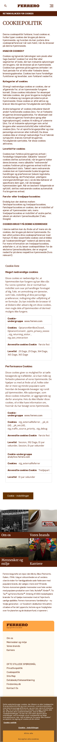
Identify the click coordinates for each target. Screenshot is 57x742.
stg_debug (42, 428)
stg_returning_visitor (20, 334)
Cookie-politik (10, 723)
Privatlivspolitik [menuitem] (15, 668)
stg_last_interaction (18, 337)
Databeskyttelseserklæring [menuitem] (21, 680)
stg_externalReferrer (30, 422)
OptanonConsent (17, 331)
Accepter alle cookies (28, 739)
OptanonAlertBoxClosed (31, 327)
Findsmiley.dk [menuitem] (14, 684)
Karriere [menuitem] (11, 650)
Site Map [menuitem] (11, 676)
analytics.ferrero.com (19, 457)
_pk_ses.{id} (19, 425)
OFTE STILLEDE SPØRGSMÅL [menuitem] (21, 664)
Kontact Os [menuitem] (12, 688)
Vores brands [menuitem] (13, 646)
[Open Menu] (51, 6)
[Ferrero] (29, 5)
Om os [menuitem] (10, 638)
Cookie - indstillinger (18, 495)
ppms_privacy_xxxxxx (38, 331)
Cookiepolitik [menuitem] (13, 672)
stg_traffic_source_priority (21, 428)
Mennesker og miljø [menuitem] (17, 642)
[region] (28, 719)
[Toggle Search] (5, 6)
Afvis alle (28, 733)
